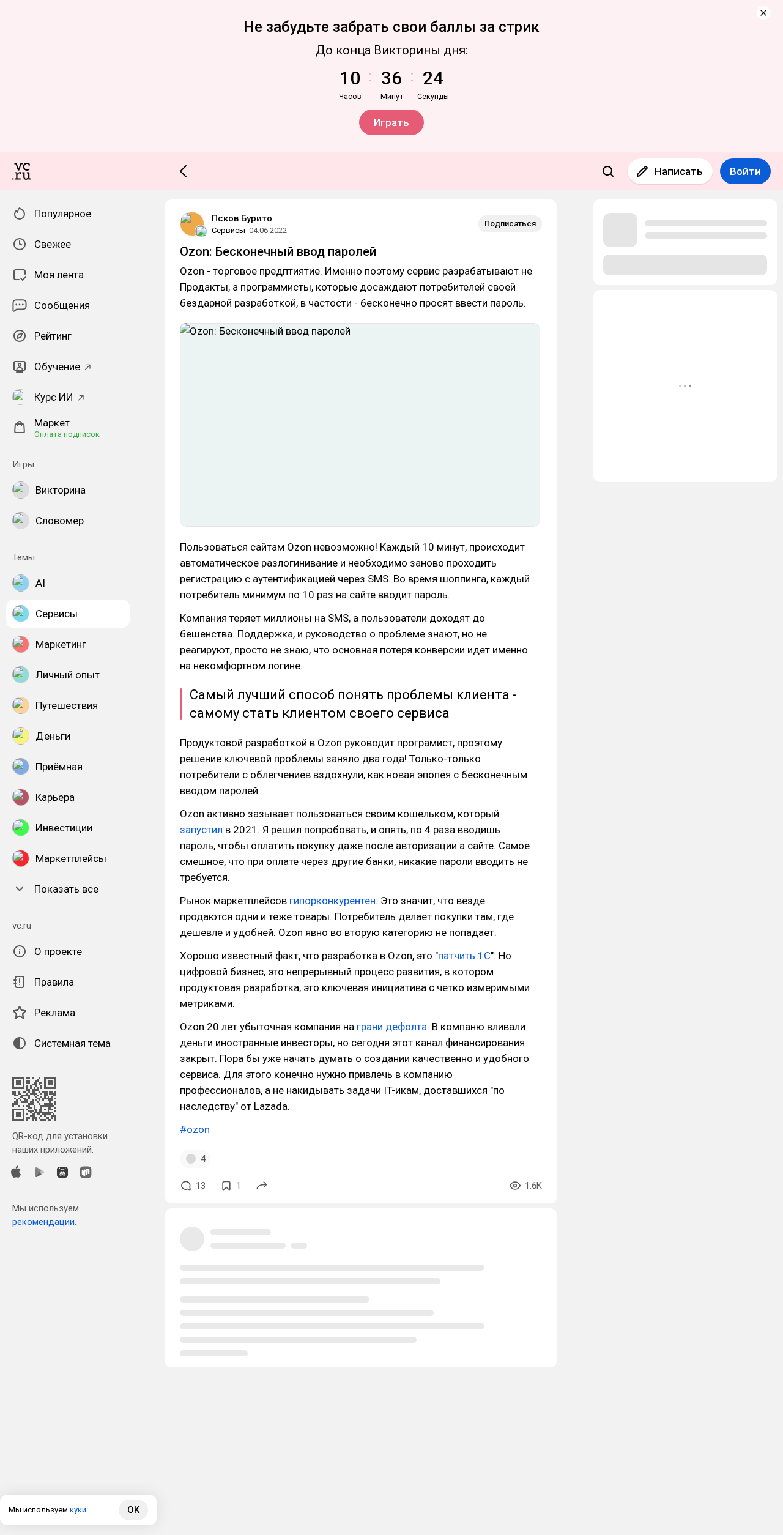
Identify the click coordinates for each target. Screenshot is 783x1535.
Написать (679, 171)
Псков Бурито (242, 218)
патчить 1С (464, 956)
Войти (745, 171)
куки (78, 1509)
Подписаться (510, 223)
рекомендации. (44, 1221)
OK (133, 1509)
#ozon (195, 1129)
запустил (201, 829)
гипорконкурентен (332, 900)
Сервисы (228, 230)
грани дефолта (392, 1026)
